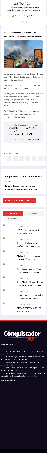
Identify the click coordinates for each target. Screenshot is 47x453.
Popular (33, 213)
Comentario (13, 219)
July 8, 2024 (34, 139)
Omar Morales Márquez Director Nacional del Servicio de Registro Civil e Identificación (30, 284)
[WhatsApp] (40, 158)
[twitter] (15, 158)
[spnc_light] (30, 22)
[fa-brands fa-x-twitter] (21, 8)
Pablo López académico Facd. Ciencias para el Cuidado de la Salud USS (29, 271)
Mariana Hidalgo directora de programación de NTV (28, 257)
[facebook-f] (15, 8)
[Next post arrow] (41, 187)
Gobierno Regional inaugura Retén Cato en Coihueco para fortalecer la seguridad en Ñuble (29, 245)
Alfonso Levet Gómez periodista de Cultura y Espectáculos (30, 296)
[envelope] (27, 158)
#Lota (26, 128)
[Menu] (17, 22)
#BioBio (32, 128)
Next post (8, 181)
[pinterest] (34, 158)
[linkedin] (21, 158)
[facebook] (9, 158)
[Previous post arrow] (41, 174)
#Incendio (19, 128)
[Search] (24, 22)
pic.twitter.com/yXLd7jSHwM (20, 134)
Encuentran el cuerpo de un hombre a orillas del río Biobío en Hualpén (21, 187)
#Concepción (13, 131)
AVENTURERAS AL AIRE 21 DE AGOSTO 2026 (30, 231)
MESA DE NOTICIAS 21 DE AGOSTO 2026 (29, 309)
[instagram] (26, 8)
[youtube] (32, 8)
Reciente (13, 213)
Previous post (9, 172)
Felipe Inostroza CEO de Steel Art (23, 176)
